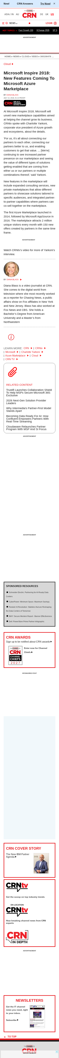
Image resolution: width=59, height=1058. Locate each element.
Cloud (7, 64)
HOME (8, 56)
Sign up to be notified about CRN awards (28, 641)
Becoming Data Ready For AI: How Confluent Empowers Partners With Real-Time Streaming (27, 419)
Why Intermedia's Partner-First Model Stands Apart (28, 409)
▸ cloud (24, 56)
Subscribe (11, 1020)
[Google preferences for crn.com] (15, 103)
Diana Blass (12, 95)
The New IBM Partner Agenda (17, 855)
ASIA (7, 14)
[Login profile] (55, 23)
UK (46, 14)
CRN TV (10, 359)
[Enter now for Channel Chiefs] (16, 664)
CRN (27, 348)
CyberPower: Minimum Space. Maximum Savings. (29, 602)
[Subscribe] (37, 1027)
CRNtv (39, 348)
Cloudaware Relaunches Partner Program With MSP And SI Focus (26, 428)
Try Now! (45, 3)
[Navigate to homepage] (29, 17)
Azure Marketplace (15, 355)
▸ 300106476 (44, 56)
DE (41, 14)
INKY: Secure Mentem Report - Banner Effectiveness (30, 616)
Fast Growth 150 (26, 30)
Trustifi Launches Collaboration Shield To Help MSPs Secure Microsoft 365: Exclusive (29, 392)
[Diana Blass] (11, 276)
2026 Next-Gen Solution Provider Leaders (26, 402)
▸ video (33, 56)
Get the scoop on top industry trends (25, 897)
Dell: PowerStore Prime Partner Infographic (26, 621)
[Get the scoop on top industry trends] (17, 910)
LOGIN (49, 23)
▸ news (15, 56)
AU (17, 14)
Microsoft (10, 352)
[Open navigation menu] (5, 23)
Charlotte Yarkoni (31, 352)
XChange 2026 (42, 30)
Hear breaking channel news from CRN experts (26, 921)
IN (12, 14)
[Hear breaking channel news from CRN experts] (17, 937)
